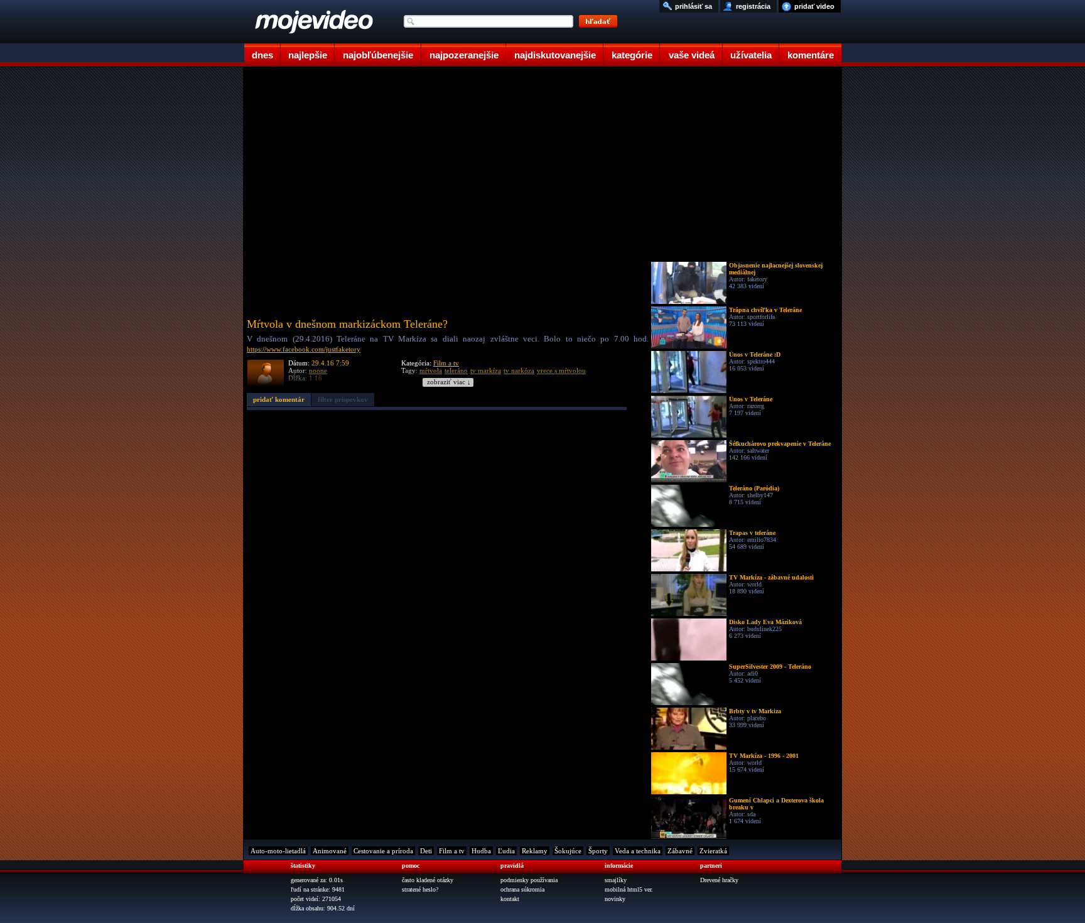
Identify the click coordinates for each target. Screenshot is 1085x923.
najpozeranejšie (464, 55)
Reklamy (535, 851)
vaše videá (692, 55)
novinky (615, 898)
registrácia (753, 6)
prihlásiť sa (693, 6)
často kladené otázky (427, 880)
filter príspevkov (343, 399)
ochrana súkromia (522, 889)
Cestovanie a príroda (383, 851)
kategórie (632, 55)
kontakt (509, 898)
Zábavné (680, 851)
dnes (262, 55)
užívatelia (751, 55)
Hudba (481, 851)
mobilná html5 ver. (629, 889)
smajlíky (616, 880)
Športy (598, 851)
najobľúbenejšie (378, 55)
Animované (330, 851)
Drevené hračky (719, 880)
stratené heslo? (420, 889)
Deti (426, 851)
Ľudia (506, 851)
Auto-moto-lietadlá (278, 851)
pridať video (814, 6)
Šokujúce (567, 851)
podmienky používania (529, 880)
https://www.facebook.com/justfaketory (303, 349)
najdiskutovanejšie (555, 55)
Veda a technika (638, 851)
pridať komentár (279, 399)
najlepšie (307, 55)
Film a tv (446, 363)
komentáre (810, 55)
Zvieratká (713, 851)
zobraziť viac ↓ (449, 382)
